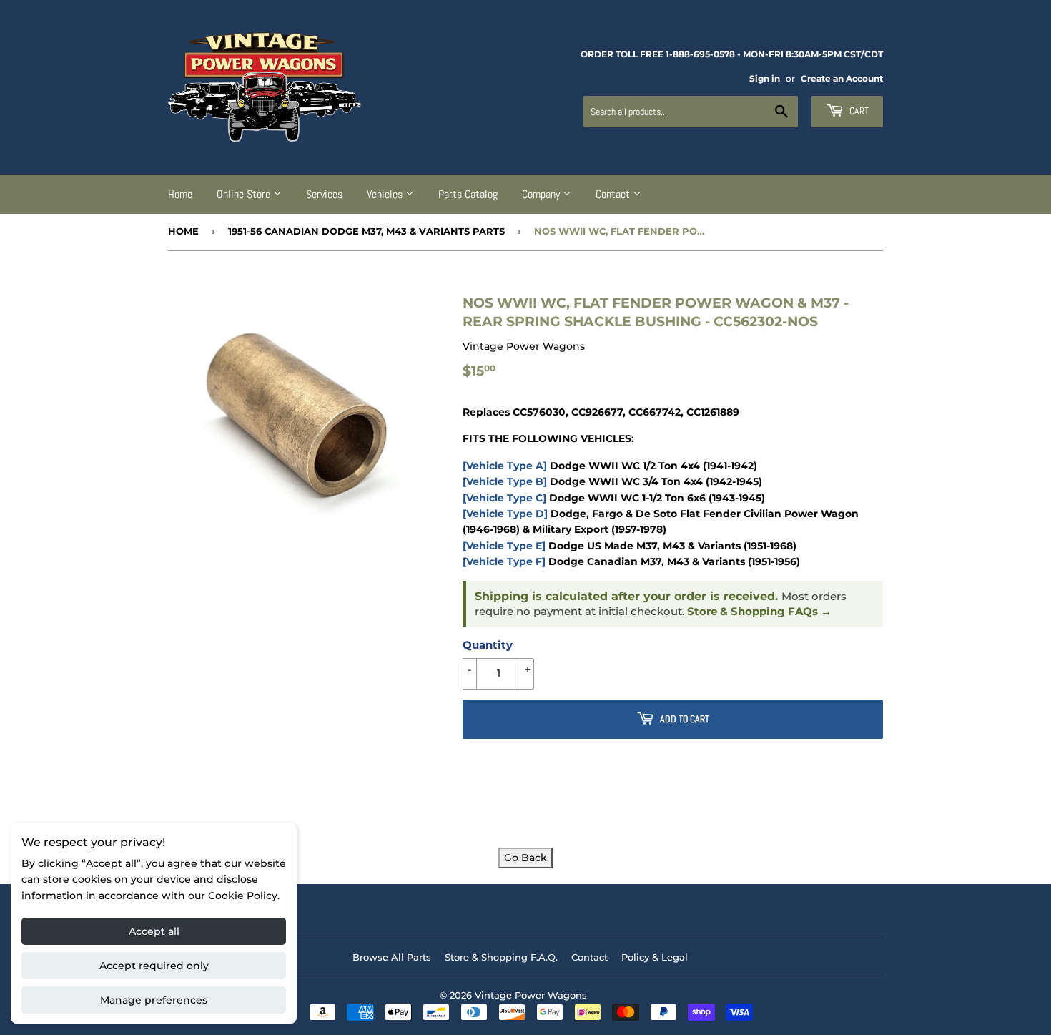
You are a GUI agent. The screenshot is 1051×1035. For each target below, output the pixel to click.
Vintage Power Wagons (531, 995)
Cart (858, 110)
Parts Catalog (468, 194)
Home (180, 194)
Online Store (245, 194)
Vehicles (386, 194)
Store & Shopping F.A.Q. (501, 957)
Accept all (154, 931)
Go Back (525, 857)
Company (542, 194)
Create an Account (842, 78)
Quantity (488, 645)
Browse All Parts (391, 957)
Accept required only (154, 965)
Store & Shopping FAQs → (759, 611)
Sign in (764, 78)
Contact (614, 194)
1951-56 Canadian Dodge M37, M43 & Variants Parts (366, 231)
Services (324, 194)
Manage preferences (153, 1000)
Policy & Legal (654, 957)
